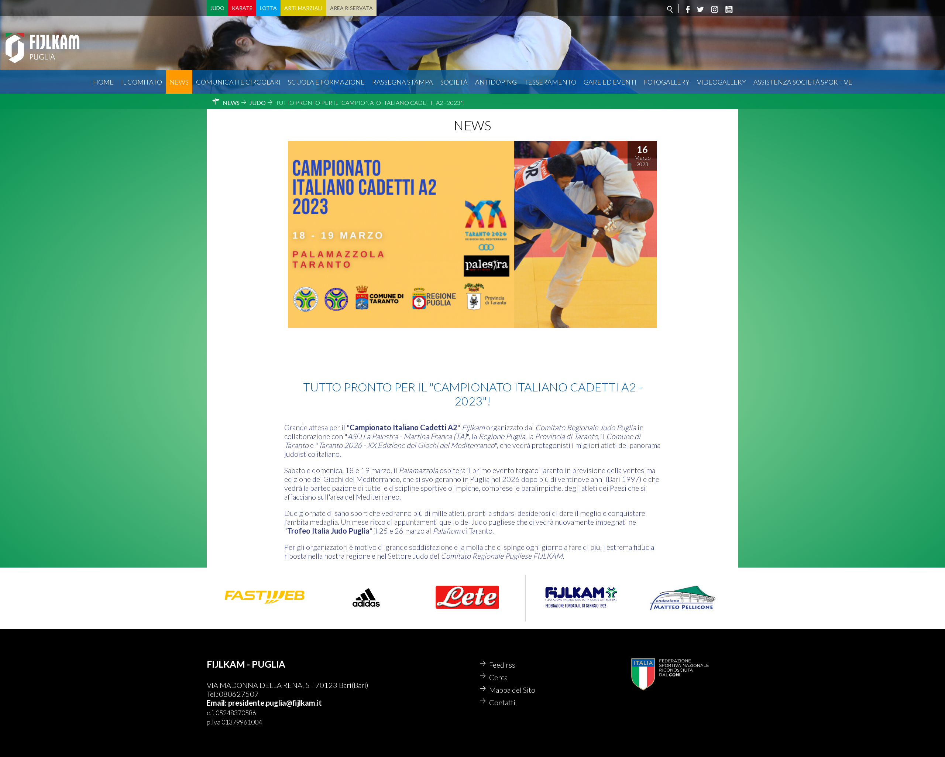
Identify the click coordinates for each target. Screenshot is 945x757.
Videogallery (721, 82)
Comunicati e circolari (238, 82)
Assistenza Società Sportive (802, 82)
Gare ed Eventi (610, 82)
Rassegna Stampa (402, 82)
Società (454, 82)
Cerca (498, 677)
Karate (242, 8)
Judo (217, 8)
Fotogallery (667, 82)
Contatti (502, 702)
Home (103, 82)
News (179, 82)
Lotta (268, 8)
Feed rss (502, 664)
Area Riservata (351, 8)
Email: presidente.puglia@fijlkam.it (264, 702)
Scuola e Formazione (326, 82)
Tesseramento (550, 82)
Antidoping (496, 82)
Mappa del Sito (512, 689)
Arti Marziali (303, 8)
